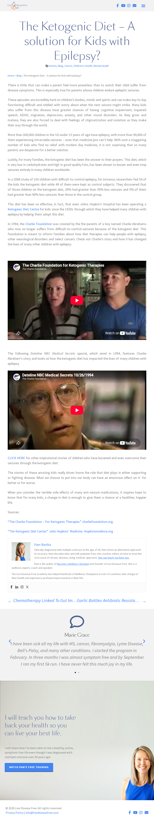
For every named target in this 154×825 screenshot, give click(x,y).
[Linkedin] (16, 587)
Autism (53, 65)
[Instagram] (129, 6)
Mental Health (101, 65)
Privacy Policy (14, 812)
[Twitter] (27, 587)
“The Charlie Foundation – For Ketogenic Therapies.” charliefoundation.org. (61, 521)
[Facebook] (11, 587)
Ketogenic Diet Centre (23, 209)
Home (11, 75)
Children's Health (82, 65)
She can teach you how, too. (113, 557)
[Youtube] (123, 6)
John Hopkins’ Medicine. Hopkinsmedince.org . (61, 531)
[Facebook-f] (117, 6)
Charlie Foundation (38, 224)
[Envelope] (134, 6)
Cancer (68, 65)
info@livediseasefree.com (42, 812)
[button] (143, 6)
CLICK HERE (16, 458)
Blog (60, 65)
